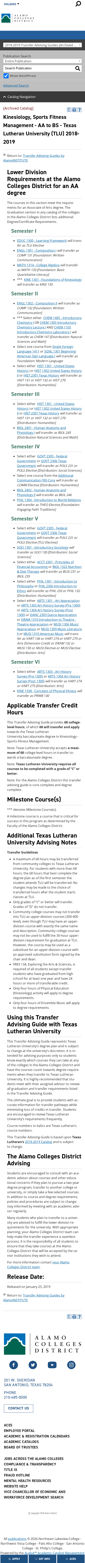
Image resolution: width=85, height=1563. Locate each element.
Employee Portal (19, 1430)
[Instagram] (71, 1368)
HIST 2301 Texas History (41, 375)
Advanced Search (16, 85)
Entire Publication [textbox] (18, 61)
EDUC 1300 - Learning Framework (42, 240)
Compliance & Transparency (30, 1464)
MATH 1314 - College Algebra (38, 265)
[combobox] (42, 45)
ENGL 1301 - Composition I (36, 250)
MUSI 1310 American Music (44, 634)
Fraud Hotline (17, 1475)
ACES (8, 1425)
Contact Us (18, 1408)
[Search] (78, 68)
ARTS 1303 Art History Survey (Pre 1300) (50, 605)
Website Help (16, 1486)
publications (17, 1539)
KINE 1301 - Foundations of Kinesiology (53, 279)
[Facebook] (32, 1368)
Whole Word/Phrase (23, 76)
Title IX (10, 1469)
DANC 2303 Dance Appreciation (53, 615)
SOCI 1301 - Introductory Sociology (42, 547)
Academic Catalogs (21, 1441)
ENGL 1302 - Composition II (37, 303)
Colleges (10, 4)
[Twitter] (13, 1368)
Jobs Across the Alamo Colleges (34, 1458)
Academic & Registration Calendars (37, 1436)
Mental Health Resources (27, 1480)
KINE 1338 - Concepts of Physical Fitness (46, 691)
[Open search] (78, 4)
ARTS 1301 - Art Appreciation (58, 601)
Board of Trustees (21, 1447)
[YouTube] (52, 1368)
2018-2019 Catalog (38, 1142)
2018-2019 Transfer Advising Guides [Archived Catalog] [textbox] (43, 45)
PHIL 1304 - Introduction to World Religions (49, 500)
